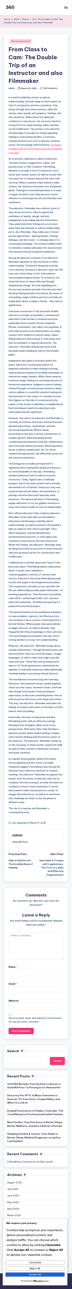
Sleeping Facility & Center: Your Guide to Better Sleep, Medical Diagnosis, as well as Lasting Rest (34, 1137)
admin (17, 835)
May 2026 (13, 1202)
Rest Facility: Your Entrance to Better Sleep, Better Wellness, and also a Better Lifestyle (35, 1124)
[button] (20, 841)
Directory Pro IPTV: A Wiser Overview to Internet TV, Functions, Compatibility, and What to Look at (33, 1099)
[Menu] (66, 7)
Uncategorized (20, 41)
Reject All (35, 1268)
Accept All (35, 1274)
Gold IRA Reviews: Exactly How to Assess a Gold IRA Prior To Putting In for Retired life (34, 1085)
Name (13, 966)
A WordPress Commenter (21, 1161)
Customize (35, 1262)
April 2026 (13, 1208)
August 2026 (14, 1182)
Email (13, 983)
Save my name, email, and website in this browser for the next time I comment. (35, 1020)
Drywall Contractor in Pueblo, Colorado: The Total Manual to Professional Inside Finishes (35, 1112)
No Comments (50, 88)
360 (10, 7)
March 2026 (14, 1215)
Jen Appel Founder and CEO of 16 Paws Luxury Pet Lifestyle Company (35, 148)
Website (14, 1000)
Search (13, 1051)
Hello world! (46, 1161)
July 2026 (12, 1189)
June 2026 (13, 1195)
